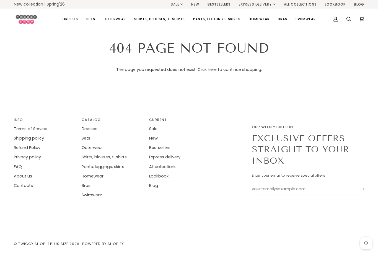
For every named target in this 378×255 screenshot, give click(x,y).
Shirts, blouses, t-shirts (104, 157)
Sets (86, 138)
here (212, 69)
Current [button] (158, 119)
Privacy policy (27, 157)
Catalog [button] (91, 119)
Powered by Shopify (103, 243)
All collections (163, 166)
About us (23, 176)
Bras (86, 185)
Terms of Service (30, 129)
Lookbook (159, 176)
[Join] (356, 189)
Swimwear (92, 195)
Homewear (92, 176)
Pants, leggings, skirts (103, 166)
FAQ (18, 166)
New (153, 138)
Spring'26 (56, 4)
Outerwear (92, 147)
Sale (175, 4)
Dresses (89, 129)
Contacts (23, 185)
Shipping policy (29, 138)
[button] (70, 19)
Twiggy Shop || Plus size (43, 243)
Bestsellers (159, 147)
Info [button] (18, 119)
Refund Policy (27, 147)
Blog (153, 185)
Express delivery (255, 4)
